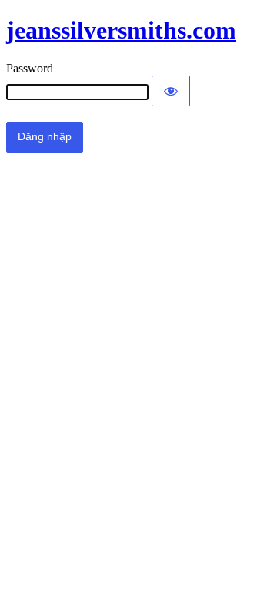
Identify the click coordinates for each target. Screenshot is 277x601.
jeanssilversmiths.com (121, 30)
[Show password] (171, 91)
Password (29, 68)
